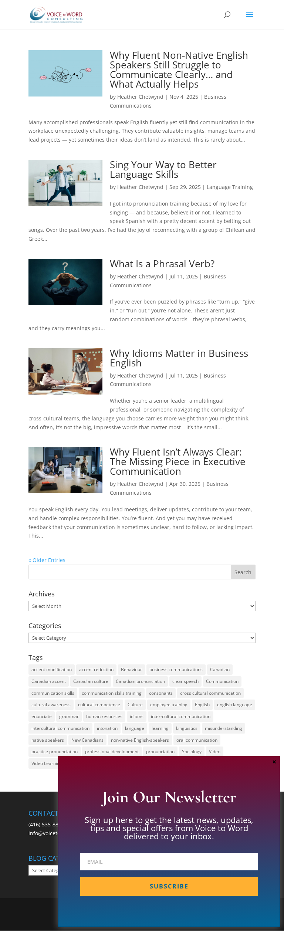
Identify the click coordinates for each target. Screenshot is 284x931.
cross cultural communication (210, 693)
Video (214, 751)
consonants (161, 693)
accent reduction (96, 669)
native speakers (47, 740)
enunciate (41, 716)
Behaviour (131, 669)
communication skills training (112, 693)
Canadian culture (90, 681)
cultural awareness (51, 704)
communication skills (52, 693)
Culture (135, 704)
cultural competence (99, 704)
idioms (136, 716)
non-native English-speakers (140, 740)
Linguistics (186, 728)
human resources (104, 716)
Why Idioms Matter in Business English (179, 357)
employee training (168, 704)
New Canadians (87, 740)
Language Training (230, 186)
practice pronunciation (54, 751)
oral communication (196, 740)
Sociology (192, 751)
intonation (107, 728)
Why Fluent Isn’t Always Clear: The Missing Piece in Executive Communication (178, 461)
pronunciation (160, 751)
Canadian (220, 669)
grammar (69, 716)
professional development (112, 751)
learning (160, 728)
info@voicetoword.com (56, 833)
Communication (222, 681)
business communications (176, 669)
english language (234, 704)
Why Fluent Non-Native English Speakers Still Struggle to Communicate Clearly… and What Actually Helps (179, 69)
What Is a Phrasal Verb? (162, 263)
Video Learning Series (53, 763)
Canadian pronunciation (140, 681)
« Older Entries (46, 559)
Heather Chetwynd (140, 96)
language (134, 728)
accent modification (51, 669)
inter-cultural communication (180, 716)
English (202, 704)
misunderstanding (223, 728)
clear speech (185, 681)
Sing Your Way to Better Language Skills (163, 169)
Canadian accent (48, 681)
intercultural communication (60, 728)
